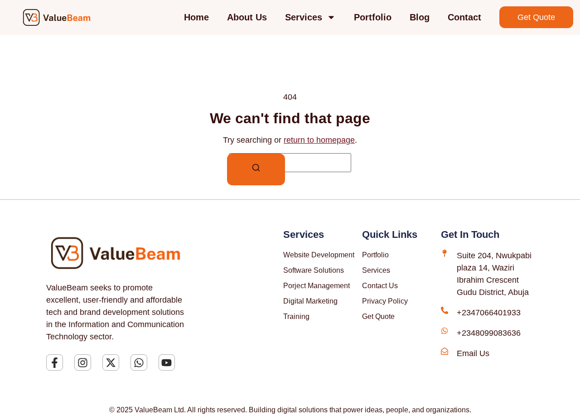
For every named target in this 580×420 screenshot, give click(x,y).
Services (303, 17)
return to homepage (319, 140)
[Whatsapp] (138, 362)
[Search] (256, 169)
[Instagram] (82, 362)
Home (196, 17)
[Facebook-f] (54, 362)
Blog (420, 17)
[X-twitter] (110, 362)
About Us (247, 17)
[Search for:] (290, 162)
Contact (464, 17)
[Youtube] (167, 362)
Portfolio (373, 17)
